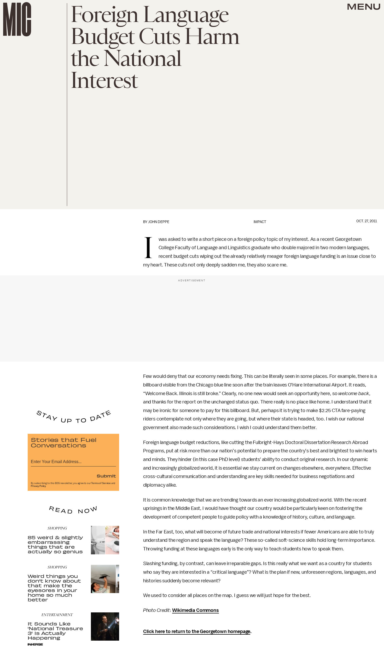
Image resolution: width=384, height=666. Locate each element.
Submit (106, 475)
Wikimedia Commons (195, 610)
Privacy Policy (38, 486)
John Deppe (158, 222)
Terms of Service (100, 483)
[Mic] (17, 19)
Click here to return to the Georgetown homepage (196, 631)
